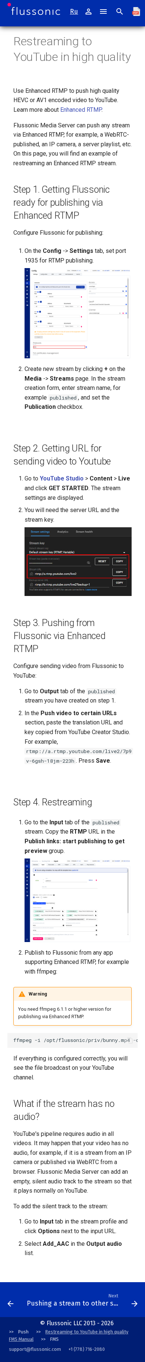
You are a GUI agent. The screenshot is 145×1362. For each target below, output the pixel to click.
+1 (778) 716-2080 (86, 1349)
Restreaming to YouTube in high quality (86, 1332)
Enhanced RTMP (81, 109)
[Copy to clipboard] (130, 1040)
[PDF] (136, 11)
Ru (74, 11)
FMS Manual (21, 1339)
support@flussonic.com (35, 1349)
